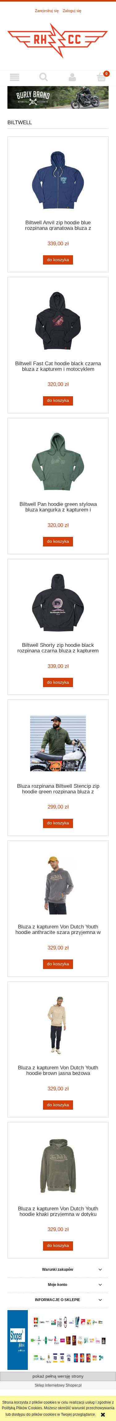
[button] (14, 77)
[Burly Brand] (58, 97)
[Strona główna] (58, 39)
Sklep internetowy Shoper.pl (58, 1385)
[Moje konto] (72, 77)
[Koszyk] (101, 77)
